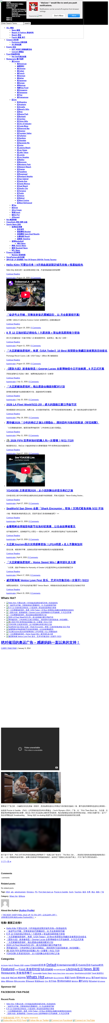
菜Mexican (21, 85)
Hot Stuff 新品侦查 (19, 57)
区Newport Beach (24, 167)
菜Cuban (20, 71)
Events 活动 (11, 47)
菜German (21, 76)
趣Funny (83, 981)
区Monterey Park (24, 164)
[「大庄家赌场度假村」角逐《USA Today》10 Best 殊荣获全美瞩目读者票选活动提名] (40, 610)
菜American (22, 64)
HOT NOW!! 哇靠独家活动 (22, 49)
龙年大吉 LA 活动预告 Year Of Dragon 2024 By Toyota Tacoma (31, 260)
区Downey (21, 131)
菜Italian (20, 78)
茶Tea (14, 205)
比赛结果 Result (23, 236)
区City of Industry (24, 124)
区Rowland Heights (25, 176)
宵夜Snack (16, 212)
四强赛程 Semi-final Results (28, 234)
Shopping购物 (37, 973)
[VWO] (40, 16)
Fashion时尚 (97, 965)
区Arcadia (21, 107)
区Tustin (20, 193)
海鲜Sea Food (22, 88)
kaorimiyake (11, 278)
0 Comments (36, 278)
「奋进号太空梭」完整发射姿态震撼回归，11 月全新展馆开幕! (43, 314)
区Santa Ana (22, 181)
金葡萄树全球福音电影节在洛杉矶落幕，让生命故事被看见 (41, 526)
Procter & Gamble (61, 892)
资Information (64, 981)
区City (14, 100)
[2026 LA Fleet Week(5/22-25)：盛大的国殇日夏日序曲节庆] (29, 617)
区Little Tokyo (22, 152)
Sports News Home (59, 973)
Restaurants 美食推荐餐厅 (16, 972)
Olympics (30, 892)
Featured (7, 969)
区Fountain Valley (24, 133)
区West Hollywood (24, 203)
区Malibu (20, 160)
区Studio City (22, 188)
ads (12, 892)
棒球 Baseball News (20, 248)
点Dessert (16, 217)
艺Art (46, 981)
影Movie (22, 896)
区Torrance (21, 191)
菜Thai (19, 95)
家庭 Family (70, 977)
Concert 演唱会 (18, 52)
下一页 (7, 861)
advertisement (20, 892)
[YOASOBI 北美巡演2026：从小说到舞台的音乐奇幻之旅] (29, 624)
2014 (8, 892)
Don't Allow (58, 16)
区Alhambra (22, 102)
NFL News (16, 250)
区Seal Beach (22, 186)
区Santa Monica (23, 184)
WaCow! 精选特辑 (18, 978)
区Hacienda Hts (23, 143)
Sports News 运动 (13, 224)
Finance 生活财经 (13, 252)
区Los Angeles (23, 157)
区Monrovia (21, 162)
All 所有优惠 (16, 45)
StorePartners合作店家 (15, 257)
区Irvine (20, 145)
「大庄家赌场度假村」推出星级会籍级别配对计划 (35, 386)
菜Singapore (22, 90)
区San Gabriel (22, 179)
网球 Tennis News (19, 246)
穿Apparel (30, 981)
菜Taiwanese (22, 93)
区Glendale (21, 140)
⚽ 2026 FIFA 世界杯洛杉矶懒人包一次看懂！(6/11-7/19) (40, 440)
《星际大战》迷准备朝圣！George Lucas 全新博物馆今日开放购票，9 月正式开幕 (55, 368)
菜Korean (21, 83)
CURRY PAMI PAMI (9, 648)
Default (51, 965)
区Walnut (20, 198)
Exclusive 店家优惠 (19, 42)
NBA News (21, 243)
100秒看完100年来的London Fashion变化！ (17, 917)
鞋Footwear (101, 981)
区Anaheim (21, 105)
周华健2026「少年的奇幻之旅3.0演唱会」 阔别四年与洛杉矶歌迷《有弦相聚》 (52, 422)
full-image (47, 969)
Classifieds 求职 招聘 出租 (16, 222)
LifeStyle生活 (74, 969)
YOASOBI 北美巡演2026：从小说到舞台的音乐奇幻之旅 (39, 490)
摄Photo (88, 978)
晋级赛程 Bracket (24, 232)
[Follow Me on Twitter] (38, 1020)
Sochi (71, 892)
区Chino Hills (22, 121)
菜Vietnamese (22, 97)
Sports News (47, 973)
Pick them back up (46, 892)
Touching (77, 892)
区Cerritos (21, 119)
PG (36, 892)
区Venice (20, 196)
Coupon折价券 (38, 965)
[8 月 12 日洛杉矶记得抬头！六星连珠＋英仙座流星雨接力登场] (31, 608)
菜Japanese (21, 81)
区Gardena (21, 138)
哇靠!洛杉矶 (8, 1018)
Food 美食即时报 (13, 54)
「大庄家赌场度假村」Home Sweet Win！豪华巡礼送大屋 (41, 562)
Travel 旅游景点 (97, 973)
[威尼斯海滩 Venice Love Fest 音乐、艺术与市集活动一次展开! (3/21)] (33, 636)
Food (16, 969)
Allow (74, 16)
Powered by (33, 16)
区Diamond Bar (23, 129)
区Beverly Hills (23, 109)
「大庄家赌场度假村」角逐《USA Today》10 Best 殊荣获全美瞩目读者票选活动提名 (56, 350)
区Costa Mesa (22, 126)
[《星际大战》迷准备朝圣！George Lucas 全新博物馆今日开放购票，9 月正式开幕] (38, 612)
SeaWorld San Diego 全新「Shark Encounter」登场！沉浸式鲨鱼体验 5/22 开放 (55, 508)
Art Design (4, 965)
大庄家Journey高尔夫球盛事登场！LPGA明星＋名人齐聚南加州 (44, 544)
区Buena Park (22, 114)
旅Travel (95, 977)
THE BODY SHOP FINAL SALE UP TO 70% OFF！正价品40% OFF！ (30, 915)
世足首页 (20, 229)
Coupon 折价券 (12, 40)
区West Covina (23, 200)
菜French (20, 73)
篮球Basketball (18, 241)
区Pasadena (22, 172)
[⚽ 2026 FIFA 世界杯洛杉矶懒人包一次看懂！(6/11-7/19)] (29, 622)
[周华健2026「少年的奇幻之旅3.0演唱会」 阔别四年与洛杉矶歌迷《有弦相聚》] (37, 620)
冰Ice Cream (17, 210)
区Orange (21, 169)
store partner (70, 973)
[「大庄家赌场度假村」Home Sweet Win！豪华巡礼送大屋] (29, 634)
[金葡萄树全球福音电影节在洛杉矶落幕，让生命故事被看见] (29, 629)
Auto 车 (11, 965)
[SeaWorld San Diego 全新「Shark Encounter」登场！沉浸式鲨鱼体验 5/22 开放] (38, 627)
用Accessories (19, 981)
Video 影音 (5, 978)
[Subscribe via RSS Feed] (14, 1020)
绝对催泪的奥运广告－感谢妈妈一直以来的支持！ (40, 642)
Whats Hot (13, 896)
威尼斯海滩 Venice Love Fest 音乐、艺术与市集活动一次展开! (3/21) (47, 580)
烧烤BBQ (20, 66)
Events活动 (84, 965)
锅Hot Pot (16, 215)
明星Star (103, 978)
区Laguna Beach (23, 148)
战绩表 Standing (23, 239)
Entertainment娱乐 (67, 965)
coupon (27, 965)
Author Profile (27, 910)
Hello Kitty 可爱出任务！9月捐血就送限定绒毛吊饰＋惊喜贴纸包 (44, 264)
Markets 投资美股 (19, 255)
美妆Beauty (39, 981)
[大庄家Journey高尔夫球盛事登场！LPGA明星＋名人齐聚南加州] (31, 632)
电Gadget (93, 981)
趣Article (75, 981)
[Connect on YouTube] (84, 1020)
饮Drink (15, 208)
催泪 (84, 892)
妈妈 (97, 892)
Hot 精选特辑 (11, 220)
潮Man (3, 981)
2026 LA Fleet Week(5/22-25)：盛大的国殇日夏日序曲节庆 (41, 404)
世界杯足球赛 (17, 227)
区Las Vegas (22, 150)
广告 (102, 892)
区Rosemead (22, 174)
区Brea (19, 112)
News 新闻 (91, 969)
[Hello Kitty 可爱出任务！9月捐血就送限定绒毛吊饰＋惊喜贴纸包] (32, 603)
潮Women (9, 981)
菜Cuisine (16, 61)
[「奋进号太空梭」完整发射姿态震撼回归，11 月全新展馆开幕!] (31, 605)
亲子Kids (52, 981)
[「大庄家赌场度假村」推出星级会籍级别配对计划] (26, 615)
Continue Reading (13, 274)
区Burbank (21, 117)
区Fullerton (21, 136)
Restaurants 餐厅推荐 (15, 59)
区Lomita (20, 155)
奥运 (93, 892)
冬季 (88, 892)
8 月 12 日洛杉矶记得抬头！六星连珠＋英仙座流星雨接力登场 (43, 332)
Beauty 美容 (19, 965)
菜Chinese (21, 69)
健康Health (49, 978)
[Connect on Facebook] (60, 1020)
